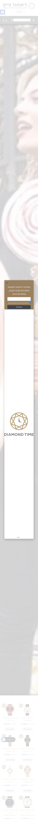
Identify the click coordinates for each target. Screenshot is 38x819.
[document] (19, 409)
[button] (7, 283)
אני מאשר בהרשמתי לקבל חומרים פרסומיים (18, 303)
